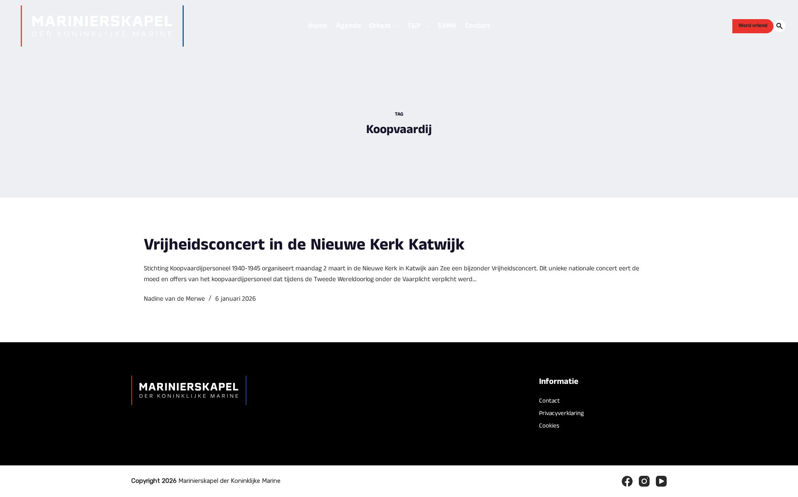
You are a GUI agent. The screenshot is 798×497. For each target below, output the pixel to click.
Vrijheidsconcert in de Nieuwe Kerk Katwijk (304, 245)
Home (318, 25)
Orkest (380, 25)
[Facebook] (627, 481)
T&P (414, 25)
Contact (477, 25)
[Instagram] (644, 481)
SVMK (447, 25)
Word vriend (753, 26)
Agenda (348, 25)
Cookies (549, 425)
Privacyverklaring (561, 413)
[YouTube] (661, 481)
